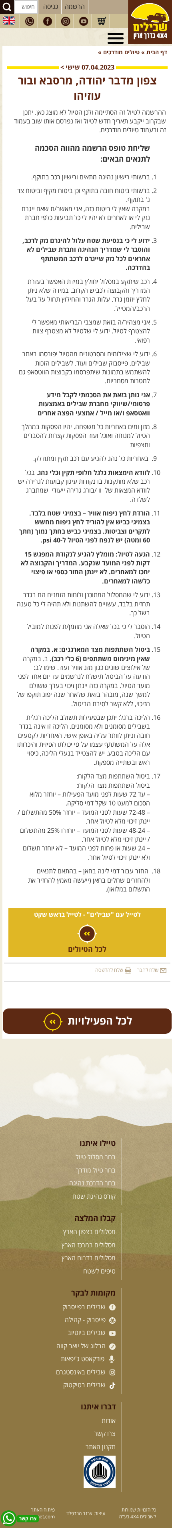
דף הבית (156, 52)
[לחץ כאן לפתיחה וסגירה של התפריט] (117, 38)
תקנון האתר (101, 1447)
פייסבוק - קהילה (86, 1320)
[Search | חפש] (7, 7)
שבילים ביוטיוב (87, 1333)
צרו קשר (105, 1434)
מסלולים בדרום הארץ (89, 1258)
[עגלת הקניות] (101, 21)
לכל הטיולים (87, 949)
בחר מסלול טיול (96, 1157)
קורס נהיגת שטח (94, 1197)
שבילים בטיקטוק (85, 1385)
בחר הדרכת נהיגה (92, 1183)
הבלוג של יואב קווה (81, 1346)
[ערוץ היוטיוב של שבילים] (83, 21)
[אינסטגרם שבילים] (65, 21)
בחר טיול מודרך (96, 1171)
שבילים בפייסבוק (84, 1307)
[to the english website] (9, 20)
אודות (109, 1421)
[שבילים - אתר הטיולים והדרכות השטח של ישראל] (150, 22)
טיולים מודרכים (121, 52)
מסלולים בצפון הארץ (89, 1232)
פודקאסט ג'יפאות (83, 1359)
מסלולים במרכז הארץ (89, 1245)
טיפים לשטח (99, 1271)
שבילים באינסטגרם (81, 1372)
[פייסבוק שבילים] (47, 21)
